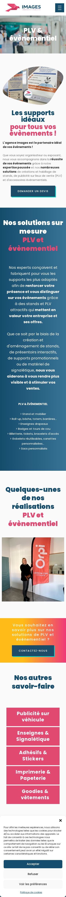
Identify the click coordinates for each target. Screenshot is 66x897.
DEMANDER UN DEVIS (33, 191)
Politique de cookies (31, 892)
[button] (60, 820)
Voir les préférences (33, 884)
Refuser (33, 874)
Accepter (33, 864)
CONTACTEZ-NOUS (33, 651)
